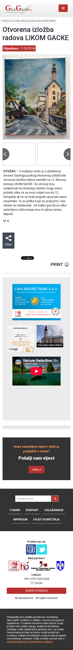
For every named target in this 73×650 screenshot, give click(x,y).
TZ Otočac (36, 583)
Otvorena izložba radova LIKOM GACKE (38, 21)
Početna (5, 21)
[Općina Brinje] (60, 566)
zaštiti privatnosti (16, 641)
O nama (15, 510)
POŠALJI (36, 469)
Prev (6, 154)
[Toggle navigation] (63, 8)
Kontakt (32, 510)
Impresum (20, 519)
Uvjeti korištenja (46, 519)
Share (8, 244)
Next (67, 154)
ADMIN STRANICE (36, 590)
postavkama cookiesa (40, 641)
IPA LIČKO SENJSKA (36, 579)
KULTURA (15, 21)
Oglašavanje (53, 510)
